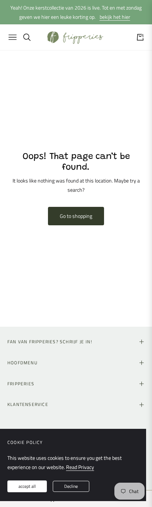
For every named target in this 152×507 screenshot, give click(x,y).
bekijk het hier (115, 17)
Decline (71, 486)
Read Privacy (80, 467)
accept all (27, 486)
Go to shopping (76, 216)
